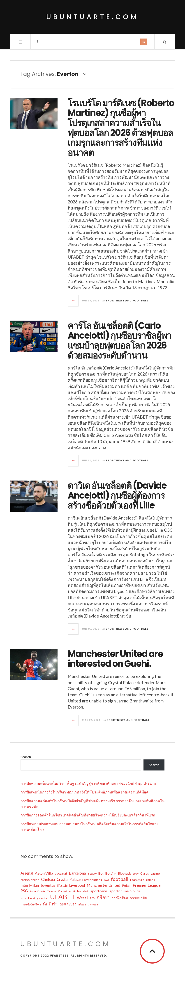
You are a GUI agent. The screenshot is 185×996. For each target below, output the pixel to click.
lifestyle (62, 885)
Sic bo (76, 891)
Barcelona (77, 873)
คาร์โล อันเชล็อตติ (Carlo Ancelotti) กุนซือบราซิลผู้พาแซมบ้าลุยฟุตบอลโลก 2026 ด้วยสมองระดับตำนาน (119, 340)
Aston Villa (44, 873)
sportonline (119, 891)
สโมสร (82, 904)
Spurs (135, 891)
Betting (110, 873)
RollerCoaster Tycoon (43, 891)
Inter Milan (30, 885)
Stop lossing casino (34, 898)
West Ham (86, 898)
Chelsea (48, 879)
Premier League (147, 885)
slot (85, 891)
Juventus (48, 885)
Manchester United (103, 885)
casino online (30, 880)
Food (106, 879)
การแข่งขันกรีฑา (31, 904)
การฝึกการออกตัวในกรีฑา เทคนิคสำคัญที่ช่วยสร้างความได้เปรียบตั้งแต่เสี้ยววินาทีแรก (88, 815)
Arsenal (27, 873)
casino (155, 873)
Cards (144, 873)
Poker (126, 885)
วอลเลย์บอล (67, 904)
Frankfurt (137, 880)
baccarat (61, 873)
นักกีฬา (50, 903)
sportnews (99, 891)
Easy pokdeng (92, 880)
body (136, 873)
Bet (101, 873)
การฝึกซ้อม (119, 898)
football (119, 879)
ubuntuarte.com (92, 17)
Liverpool (77, 885)
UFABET (62, 897)
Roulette (64, 891)
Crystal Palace (69, 879)
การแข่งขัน (138, 898)
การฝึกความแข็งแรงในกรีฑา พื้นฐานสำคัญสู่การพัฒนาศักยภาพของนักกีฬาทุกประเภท (88, 783)
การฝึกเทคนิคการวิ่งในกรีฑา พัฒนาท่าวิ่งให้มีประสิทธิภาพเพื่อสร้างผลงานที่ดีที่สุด (84, 792)
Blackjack (124, 873)
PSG (24, 891)
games (150, 880)
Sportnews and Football (127, 300)
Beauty (92, 873)
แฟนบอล (93, 904)
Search (26, 756)
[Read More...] (73, 300)
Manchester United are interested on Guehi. (115, 658)
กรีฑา (103, 897)
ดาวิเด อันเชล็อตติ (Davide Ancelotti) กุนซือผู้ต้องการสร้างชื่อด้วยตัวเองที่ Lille (117, 495)
